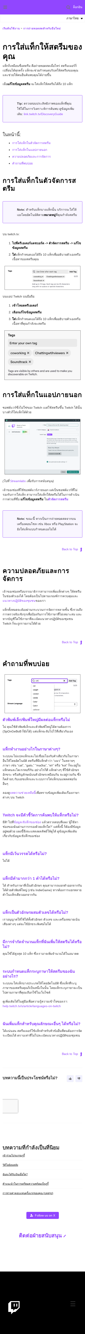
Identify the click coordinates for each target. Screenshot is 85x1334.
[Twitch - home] (14, 1307)
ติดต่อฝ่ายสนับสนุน (40, 1235)
